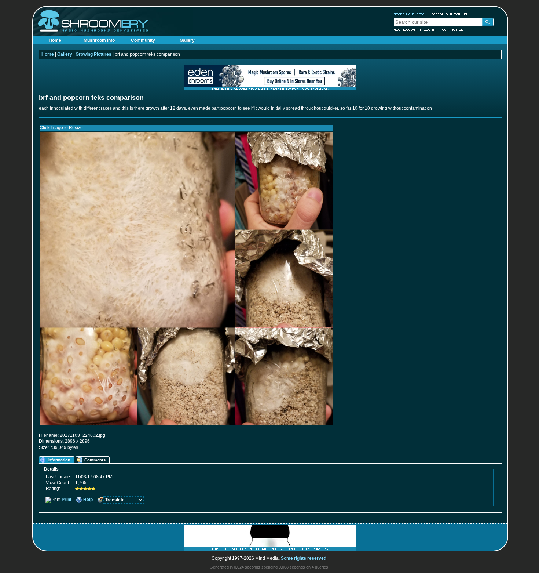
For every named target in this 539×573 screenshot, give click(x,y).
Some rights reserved (303, 558)
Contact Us (452, 30)
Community (143, 40)
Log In (430, 30)
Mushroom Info (99, 40)
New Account (405, 30)
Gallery (187, 40)
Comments (95, 460)
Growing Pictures (93, 54)
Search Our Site (409, 14)
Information (59, 460)
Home (55, 40)
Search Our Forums (449, 14)
